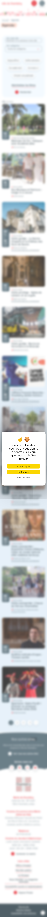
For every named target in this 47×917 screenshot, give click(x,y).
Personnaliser (23, 477)
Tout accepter (23, 466)
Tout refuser (23, 472)
